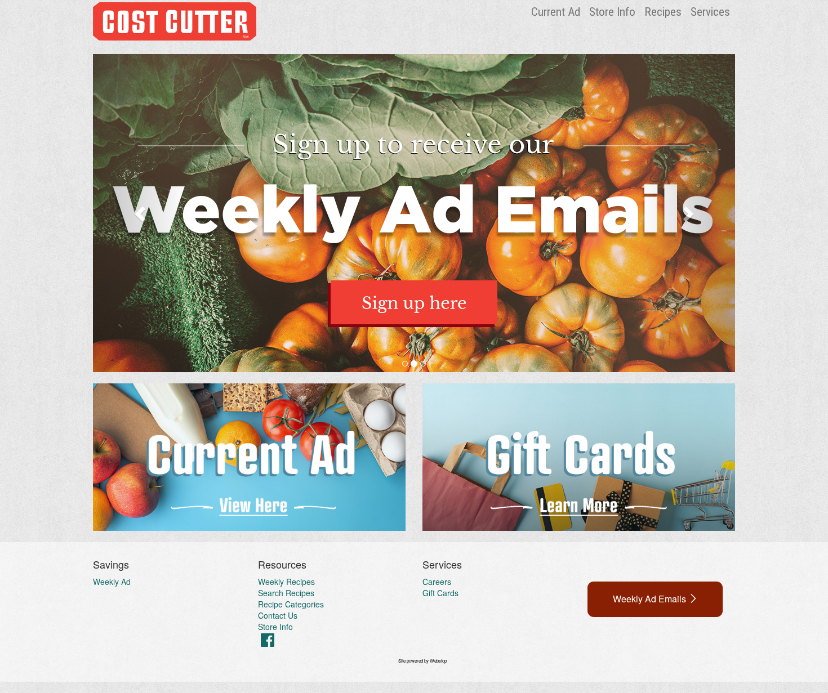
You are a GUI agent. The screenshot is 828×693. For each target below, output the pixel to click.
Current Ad (555, 12)
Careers (436, 581)
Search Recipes (286, 592)
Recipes (663, 12)
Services (710, 12)
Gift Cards (440, 592)
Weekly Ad (112, 581)
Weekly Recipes (286, 581)
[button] (141, 213)
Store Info (612, 12)
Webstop (438, 661)
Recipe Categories (291, 604)
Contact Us (277, 615)
